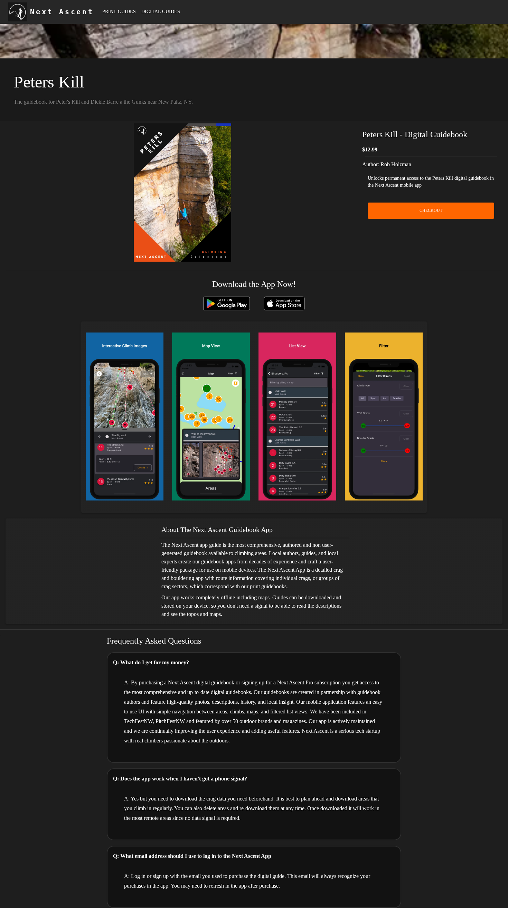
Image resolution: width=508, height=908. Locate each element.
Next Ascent (62, 12)
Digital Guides (160, 11)
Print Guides (119, 11)
